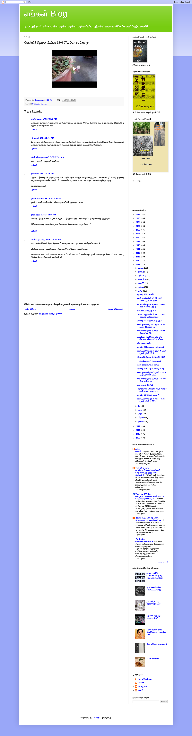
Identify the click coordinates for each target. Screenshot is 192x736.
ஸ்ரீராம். (141, 690)
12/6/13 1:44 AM (48, 215)
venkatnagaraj (142, 468)
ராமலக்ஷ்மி (35, 173)
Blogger (97, 718)
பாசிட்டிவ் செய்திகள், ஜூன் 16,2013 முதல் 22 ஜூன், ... (152, 325)
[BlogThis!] (66, 100)
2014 (138, 260)
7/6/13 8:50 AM (54, 198)
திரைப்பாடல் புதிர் (144, 343)
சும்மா (137, 449)
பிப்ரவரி (141, 417)
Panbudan (140, 539)
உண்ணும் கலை (153, 658)
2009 (138, 438)
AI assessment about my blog (148, 520)
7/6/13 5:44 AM (47, 138)
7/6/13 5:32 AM (50, 119)
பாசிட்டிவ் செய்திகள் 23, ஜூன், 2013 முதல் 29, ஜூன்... (150, 299)
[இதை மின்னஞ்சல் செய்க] (63, 100)
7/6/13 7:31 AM (57, 157)
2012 (138, 426)
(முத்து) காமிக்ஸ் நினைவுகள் (149, 361)
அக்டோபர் (142, 275)
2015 (138, 257)
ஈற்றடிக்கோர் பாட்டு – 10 (144, 541)
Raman (141, 683)
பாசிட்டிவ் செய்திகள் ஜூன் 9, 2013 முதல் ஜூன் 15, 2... (151, 352)
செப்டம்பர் (142, 279)
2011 (138, 430)
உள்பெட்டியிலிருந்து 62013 (148, 310)
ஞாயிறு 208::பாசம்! (145, 294)
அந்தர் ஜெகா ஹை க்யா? (157, 644)
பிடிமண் (138, 451)
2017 (138, 249)
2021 (138, 234)
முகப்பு (72, 309)
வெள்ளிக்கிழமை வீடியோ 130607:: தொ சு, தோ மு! (151, 380)
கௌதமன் (142, 686)
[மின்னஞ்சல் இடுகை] (58, 100)
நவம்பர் (141, 272)
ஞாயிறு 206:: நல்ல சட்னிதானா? (150, 347)
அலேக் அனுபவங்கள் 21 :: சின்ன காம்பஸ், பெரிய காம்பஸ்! (151, 315)
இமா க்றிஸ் (35, 215)
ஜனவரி (141, 421)
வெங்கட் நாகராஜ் (38, 239)
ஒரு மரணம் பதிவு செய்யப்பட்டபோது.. (154, 588)
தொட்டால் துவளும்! (39, 104)
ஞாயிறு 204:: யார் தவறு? (148, 395)
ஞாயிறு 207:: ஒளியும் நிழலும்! (149, 320)
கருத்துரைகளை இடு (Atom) (51, 314)
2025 (138, 218)
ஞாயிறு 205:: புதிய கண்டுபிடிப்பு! (150, 368)
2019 (138, 241)
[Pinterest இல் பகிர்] (74, 100)
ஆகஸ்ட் (141, 283)
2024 (138, 222)
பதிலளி (34, 129)
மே (139, 406)
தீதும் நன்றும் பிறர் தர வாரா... (147, 518)
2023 (138, 226)
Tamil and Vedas (143, 494)
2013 (138, 264)
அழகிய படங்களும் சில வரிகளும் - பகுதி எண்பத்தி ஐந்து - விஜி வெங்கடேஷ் (148, 472)
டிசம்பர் (141, 268)
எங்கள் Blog (45, 13)
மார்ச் (140, 414)
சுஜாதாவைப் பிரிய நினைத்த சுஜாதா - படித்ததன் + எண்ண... (152, 390)
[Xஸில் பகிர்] (68, 100)
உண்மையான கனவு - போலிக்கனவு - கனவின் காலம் (156, 632)
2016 (138, 253)
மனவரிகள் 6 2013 (145, 385)
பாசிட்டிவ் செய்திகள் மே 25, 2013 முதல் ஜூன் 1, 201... (151, 400)
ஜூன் (140, 291)
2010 (138, 434)
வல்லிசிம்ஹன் (36, 119)
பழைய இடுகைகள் (115, 309)
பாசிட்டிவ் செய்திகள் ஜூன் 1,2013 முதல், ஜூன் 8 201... (151, 373)
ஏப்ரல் (140, 410)
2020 (138, 237)
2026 (138, 214)
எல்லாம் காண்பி (163, 562)
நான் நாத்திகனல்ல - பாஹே (148, 365)
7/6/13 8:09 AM (47, 173)
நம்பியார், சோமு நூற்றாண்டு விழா (153, 602)
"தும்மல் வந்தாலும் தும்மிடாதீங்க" (154, 616)
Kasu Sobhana (145, 679)
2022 (138, 230)
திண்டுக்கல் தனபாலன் (40, 157)
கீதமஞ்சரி (35, 138)
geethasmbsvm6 (39, 198)
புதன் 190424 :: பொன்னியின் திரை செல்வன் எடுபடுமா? (155, 575)
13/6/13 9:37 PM (53, 239)
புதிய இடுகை (30, 309)
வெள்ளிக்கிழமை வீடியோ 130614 (151, 357)
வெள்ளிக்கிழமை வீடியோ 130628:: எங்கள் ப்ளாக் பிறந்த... (151, 305)
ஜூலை (141, 287)
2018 (138, 245)
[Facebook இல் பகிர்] (71, 100)
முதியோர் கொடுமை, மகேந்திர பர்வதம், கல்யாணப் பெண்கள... (151, 338)
